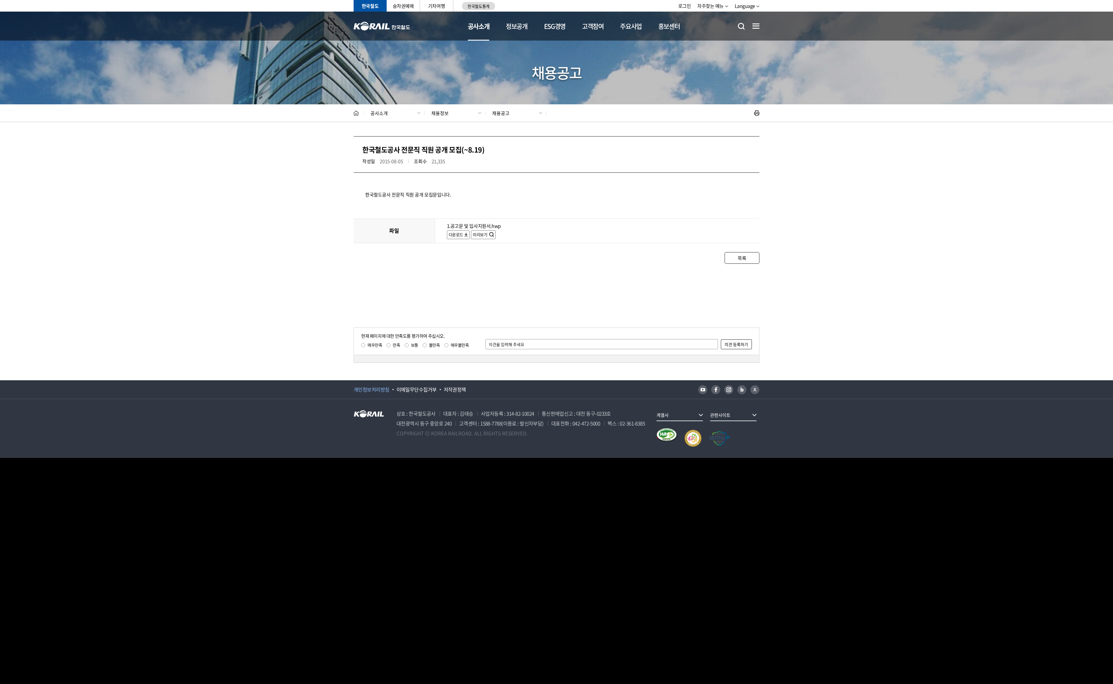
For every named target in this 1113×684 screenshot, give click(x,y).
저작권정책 (455, 389)
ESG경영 (554, 26)
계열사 (662, 415)
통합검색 (741, 26)
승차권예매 (403, 5)
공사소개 (479, 26)
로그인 (684, 5)
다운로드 (456, 234)
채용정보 (440, 113)
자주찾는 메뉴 (710, 5)
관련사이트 (720, 415)
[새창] (702, 389)
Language (745, 5)
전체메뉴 (755, 26)
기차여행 (436, 5)
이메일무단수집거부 (417, 389)
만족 (396, 345)
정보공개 (517, 26)
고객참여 (593, 26)
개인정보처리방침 (372, 389)
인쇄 (756, 113)
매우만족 (375, 345)
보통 (414, 345)
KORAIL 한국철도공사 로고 (382, 26)
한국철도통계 (478, 6)
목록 (742, 257)
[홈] (356, 113)
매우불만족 (460, 345)
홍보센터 (669, 26)
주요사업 (631, 26)
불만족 (434, 345)
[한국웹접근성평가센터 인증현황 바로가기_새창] (666, 438)
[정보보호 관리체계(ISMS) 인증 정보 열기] (719, 438)
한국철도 (370, 5)
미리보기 (480, 234)
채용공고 (501, 113)
